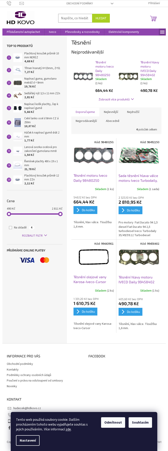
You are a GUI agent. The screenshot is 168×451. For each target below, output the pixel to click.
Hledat (101, 18)
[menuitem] (23, 32)
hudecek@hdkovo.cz (27, 408)
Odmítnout (113, 422)
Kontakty (13, 369)
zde (68, 429)
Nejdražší (133, 112)
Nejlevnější (111, 112)
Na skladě (23, 227)
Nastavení (28, 440)
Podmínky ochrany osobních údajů (29, 375)
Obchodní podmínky (79, 3)
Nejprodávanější (86, 121)
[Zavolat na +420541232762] (13, 3)
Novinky (12, 386)
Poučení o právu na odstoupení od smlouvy (35, 380)
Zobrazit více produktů (114, 99)
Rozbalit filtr (32, 236)
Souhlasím (140, 422)
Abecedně (112, 121)
